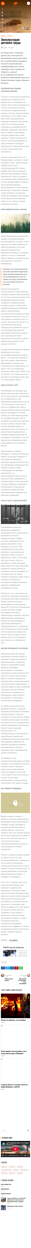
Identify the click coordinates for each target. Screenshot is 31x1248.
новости (4, 1173)
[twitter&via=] (2, 19)
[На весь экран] (28, 1155)
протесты (12, 1173)
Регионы (9, 36)
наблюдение (24, 1170)
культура (19, 1166)
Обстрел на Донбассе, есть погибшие (13, 1020)
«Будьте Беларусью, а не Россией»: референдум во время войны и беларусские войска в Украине (16, 1199)
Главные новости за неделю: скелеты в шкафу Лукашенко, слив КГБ (14, 1086)
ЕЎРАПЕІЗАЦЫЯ (5, 1189)
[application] (15, 1149)
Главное (3, 36)
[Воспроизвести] (3, 1155)
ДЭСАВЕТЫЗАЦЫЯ (6, 1193)
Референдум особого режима (15, 1206)
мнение (16, 1170)
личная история (6, 1170)
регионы (4, 962)
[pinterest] (2, 12)
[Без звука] (25, 1155)
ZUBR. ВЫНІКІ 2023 (6, 1184)
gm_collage (13, 940)
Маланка (4, 1166)
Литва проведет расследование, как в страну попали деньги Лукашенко (13, 1052)
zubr (5, 47)
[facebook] (3, 968)
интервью (12, 1166)
